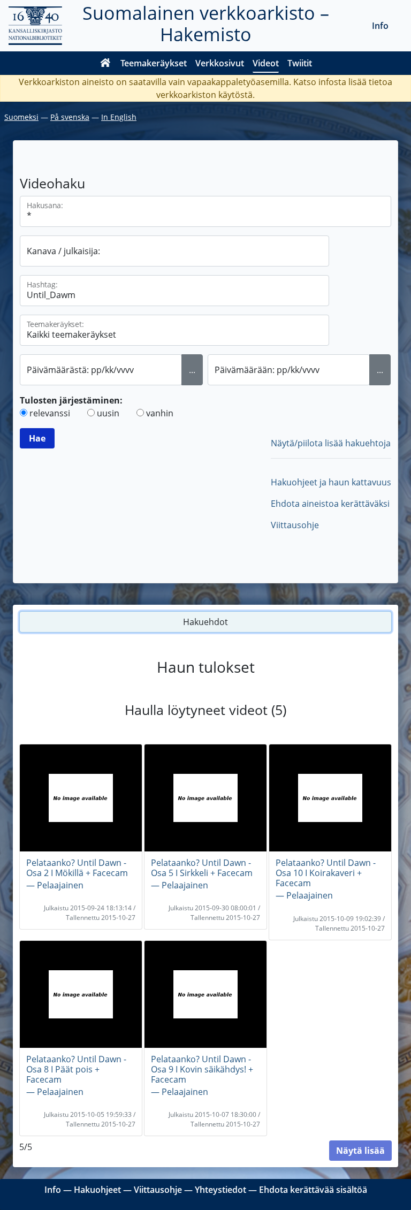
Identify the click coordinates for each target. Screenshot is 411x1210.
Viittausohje (295, 525)
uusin (108, 413)
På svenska (69, 117)
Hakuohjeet (97, 1190)
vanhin (159, 413)
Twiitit (299, 63)
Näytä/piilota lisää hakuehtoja (331, 443)
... (192, 370)
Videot (266, 63)
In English (118, 117)
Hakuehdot (205, 622)
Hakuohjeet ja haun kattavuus (331, 482)
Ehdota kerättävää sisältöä (313, 1190)
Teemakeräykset (153, 63)
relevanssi (49, 413)
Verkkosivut (219, 63)
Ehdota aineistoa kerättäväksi (330, 503)
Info (380, 26)
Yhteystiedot (220, 1190)
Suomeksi (21, 117)
